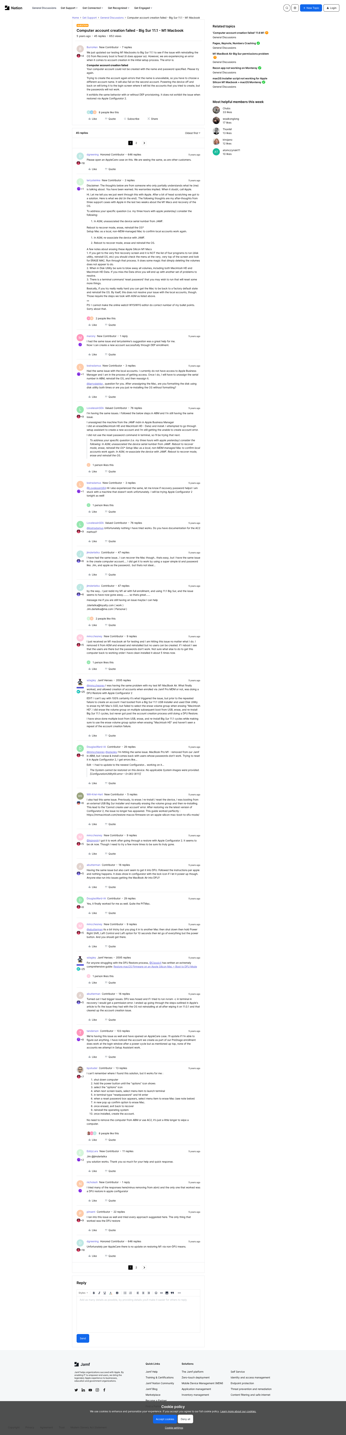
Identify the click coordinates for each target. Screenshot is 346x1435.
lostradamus (94, 365)
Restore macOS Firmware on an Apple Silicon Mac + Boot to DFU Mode (155, 966)
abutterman (93, 864)
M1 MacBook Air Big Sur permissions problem (241, 53)
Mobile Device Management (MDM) (202, 1383)
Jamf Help (152, 1371)
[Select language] (295, 8)
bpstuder (92, 1068)
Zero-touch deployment (196, 1377)
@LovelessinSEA (96, 488)
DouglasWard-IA (96, 746)
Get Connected (92, 7)
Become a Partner (156, 1400)
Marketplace (153, 1394)
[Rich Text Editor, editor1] (138, 1314)
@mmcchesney (96, 685)
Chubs (226, 108)
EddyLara (92, 1151)
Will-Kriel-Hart (95, 794)
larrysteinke (93, 180)
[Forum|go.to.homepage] (13, 8)
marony (91, 336)
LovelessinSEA (95, 407)
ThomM (227, 129)
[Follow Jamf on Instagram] (97, 1390)
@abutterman (95, 929)
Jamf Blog (152, 1388)
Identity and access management (250, 1377)
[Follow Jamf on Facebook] (104, 1390)
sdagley (91, 680)
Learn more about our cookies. (238, 1411)
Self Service (238, 1371)
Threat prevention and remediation (251, 1388)
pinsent (91, 1211)
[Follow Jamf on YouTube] (90, 1390)
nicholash (92, 1182)
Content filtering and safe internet (250, 1394)
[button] (311, 8)
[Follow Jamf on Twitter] (76, 1390)
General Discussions (44, 7)
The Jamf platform (192, 1371)
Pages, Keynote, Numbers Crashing (234, 43)
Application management (196, 1388)
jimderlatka (93, 552)
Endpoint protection (242, 1383)
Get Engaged (142, 7)
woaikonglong (231, 118)
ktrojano (227, 139)
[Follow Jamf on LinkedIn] (83, 1390)
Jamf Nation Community (160, 1383)
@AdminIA (93, 840)
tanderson (93, 1030)
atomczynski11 (231, 150)
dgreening (93, 154)
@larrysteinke (95, 383)
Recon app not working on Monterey (235, 67)
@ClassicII (155, 962)
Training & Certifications (160, 1377)
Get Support (68, 7)
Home (75, 17)
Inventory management (195, 1394)
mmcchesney (94, 636)
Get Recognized (117, 7)
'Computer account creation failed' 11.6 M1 (238, 32)
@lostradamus (95, 528)
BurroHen (92, 47)
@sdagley (111, 751)
